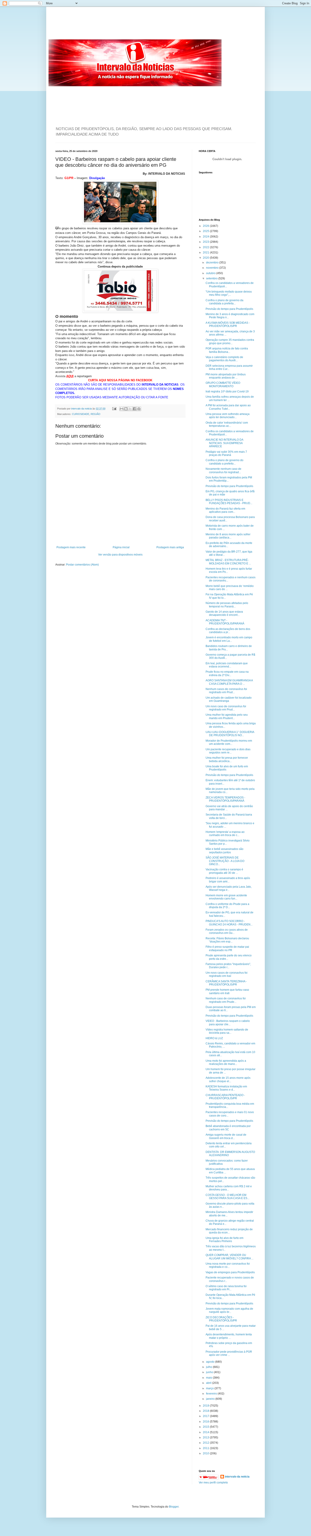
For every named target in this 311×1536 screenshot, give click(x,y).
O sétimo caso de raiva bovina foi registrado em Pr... (226, 1288)
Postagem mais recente (71, 547)
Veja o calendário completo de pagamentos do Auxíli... (224, 359)
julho (209, 1367)
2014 (206, 1432)
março (210, 1388)
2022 (206, 247)
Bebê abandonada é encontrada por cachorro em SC (228, 1127)
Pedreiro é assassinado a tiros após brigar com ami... (228, 880)
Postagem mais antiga (170, 547)
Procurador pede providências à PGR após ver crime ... (229, 1353)
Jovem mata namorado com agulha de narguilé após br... (229, 1310)
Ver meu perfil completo (213, 1482)
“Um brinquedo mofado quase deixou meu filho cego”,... (229, 293)
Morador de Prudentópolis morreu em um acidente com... (229, 742)
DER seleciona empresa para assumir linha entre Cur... (229, 367)
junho (210, 1372)
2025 (206, 231)
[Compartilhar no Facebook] (134, 409)
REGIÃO (95, 414)
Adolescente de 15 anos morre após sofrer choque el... (228, 1079)
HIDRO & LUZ (214, 1038)
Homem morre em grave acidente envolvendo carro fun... (226, 897)
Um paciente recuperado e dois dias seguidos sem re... (228, 751)
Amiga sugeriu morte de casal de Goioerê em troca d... (226, 1136)
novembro (212, 267)
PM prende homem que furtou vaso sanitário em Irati (227, 991)
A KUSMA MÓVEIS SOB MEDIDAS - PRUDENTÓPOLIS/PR (228, 324)
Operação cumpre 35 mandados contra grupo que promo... (230, 341)
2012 (206, 1442)
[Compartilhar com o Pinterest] (139, 409)
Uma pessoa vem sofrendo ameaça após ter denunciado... (228, 415)
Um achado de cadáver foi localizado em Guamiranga (229, 699)
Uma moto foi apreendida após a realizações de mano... (226, 1062)
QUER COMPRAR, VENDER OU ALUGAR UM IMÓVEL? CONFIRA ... (229, 1256)
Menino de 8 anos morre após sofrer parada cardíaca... (228, 536)
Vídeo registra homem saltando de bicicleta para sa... (227, 1031)
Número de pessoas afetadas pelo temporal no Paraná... (227, 604)
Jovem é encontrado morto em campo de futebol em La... (229, 639)
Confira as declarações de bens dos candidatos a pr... (228, 630)
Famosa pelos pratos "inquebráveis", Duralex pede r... (228, 966)
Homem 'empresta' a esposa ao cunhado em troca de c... (225, 833)
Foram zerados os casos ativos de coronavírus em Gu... (227, 931)
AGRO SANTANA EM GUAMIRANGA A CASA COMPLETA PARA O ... (229, 682)
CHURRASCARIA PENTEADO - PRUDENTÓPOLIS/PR (225, 1097)
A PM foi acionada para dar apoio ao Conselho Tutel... (228, 407)
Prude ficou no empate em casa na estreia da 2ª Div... (227, 673)
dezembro (212, 262)
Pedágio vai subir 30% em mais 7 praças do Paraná (226, 453)
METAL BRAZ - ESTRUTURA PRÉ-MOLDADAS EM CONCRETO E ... (228, 561)
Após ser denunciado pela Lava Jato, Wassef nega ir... (229, 888)
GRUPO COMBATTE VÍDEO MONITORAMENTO (223, 384)
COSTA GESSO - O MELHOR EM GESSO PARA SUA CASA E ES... (227, 1196)
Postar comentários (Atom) (82, 564)
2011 (206, 1448)
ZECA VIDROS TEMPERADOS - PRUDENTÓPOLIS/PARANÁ (225, 799)
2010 (206, 1453)
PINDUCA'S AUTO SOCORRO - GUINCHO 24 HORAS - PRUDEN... (229, 923)
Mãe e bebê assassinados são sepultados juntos (224, 850)
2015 (206, 1426)
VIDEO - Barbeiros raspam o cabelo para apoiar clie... (228, 1022)
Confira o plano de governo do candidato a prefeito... (224, 462)
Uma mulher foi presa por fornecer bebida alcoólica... (227, 759)
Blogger (173, 1506)
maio (209, 1377)
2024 (206, 236)
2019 (206, 1405)
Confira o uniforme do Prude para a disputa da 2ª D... (227, 905)
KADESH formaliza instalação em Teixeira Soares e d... (226, 1088)
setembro (212, 278)
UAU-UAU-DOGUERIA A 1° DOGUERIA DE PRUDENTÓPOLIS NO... (230, 733)
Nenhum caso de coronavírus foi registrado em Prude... (226, 1000)
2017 (206, 1416)
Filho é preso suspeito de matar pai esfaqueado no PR (227, 948)
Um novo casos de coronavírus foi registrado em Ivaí (226, 974)
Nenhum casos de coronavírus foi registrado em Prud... (226, 690)
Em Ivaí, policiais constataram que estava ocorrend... (227, 665)
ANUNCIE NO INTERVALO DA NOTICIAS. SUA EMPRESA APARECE (224, 443)
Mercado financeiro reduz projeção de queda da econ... (229, 1231)
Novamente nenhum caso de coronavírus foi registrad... (223, 470)
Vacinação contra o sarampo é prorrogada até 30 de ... (224, 871)
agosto (210, 1361)
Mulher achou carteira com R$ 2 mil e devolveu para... (229, 1188)
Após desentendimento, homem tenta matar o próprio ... (229, 1336)
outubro (211, 273)
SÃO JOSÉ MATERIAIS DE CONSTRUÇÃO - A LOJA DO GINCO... (225, 861)
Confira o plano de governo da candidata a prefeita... (224, 302)
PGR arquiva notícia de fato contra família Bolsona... (227, 350)
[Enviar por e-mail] (121, 409)
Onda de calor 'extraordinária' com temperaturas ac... (227, 424)
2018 (206, 1410)
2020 (206, 257)
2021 (206, 252)
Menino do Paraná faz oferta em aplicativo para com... (225, 510)
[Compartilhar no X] (130, 409)
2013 (206, 1437)
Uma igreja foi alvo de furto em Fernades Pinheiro (224, 1239)
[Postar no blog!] (126, 409)
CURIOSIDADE (80, 414)
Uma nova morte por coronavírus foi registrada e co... (228, 1265)
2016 (206, 1421)
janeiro (210, 1398)
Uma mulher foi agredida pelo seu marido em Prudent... (227, 716)
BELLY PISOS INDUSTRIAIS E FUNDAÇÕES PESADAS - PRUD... (229, 501)
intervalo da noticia (81, 408)
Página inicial (121, 547)
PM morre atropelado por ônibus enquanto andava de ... (226, 376)
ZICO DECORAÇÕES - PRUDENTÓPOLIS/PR (221, 1319)
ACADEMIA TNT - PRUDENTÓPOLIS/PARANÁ (225, 622)
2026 (206, 225)
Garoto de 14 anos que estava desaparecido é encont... (224, 613)
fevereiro (212, 1393)
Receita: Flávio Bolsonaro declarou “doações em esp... (227, 940)
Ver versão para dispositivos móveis (120, 554)
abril (209, 1382)
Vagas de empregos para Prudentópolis (230, 1272)
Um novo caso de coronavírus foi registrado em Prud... (226, 708)
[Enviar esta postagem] (114, 408)
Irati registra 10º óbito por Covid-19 (227, 391)
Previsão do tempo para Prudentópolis (229, 309)
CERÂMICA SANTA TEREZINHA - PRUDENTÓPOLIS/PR (226, 983)
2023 (206, 241)
